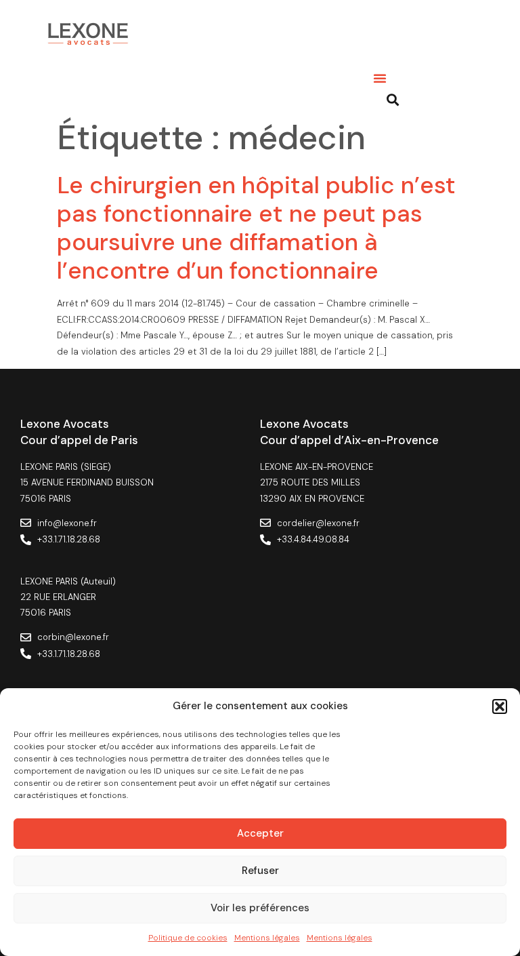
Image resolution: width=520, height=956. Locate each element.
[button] (499, 706)
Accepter (260, 833)
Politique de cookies (188, 937)
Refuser (260, 870)
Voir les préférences (260, 908)
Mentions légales (267, 937)
